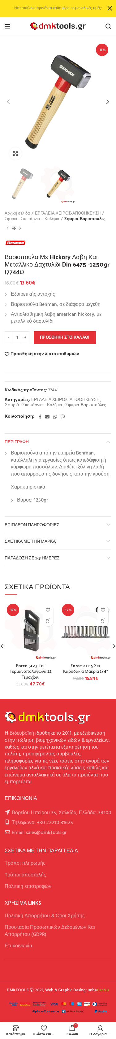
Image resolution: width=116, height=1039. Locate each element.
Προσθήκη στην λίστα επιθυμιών (45, 354)
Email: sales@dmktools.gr (39, 833)
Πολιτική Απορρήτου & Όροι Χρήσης (45, 916)
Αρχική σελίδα (17, 213)
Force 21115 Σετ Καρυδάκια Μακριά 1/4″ (85, 668)
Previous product (8, 228)
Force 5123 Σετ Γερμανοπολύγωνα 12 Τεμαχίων (31, 671)
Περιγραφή (17, 442)
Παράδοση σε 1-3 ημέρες (32, 558)
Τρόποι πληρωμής (25, 863)
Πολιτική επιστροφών (28, 887)
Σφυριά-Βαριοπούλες (84, 219)
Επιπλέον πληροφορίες (32, 524)
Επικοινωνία (18, 946)
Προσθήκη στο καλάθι (65, 337)
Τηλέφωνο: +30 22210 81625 (42, 823)
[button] (48, 620)
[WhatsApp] (55, 417)
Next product (20, 228)
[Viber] (63, 417)
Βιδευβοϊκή (22, 733)
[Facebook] (40, 417)
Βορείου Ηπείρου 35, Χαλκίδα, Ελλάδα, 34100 (61, 813)
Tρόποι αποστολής (25, 875)
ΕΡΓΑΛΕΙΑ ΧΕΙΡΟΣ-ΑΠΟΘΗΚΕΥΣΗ (68, 213)
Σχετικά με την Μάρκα (30, 541)
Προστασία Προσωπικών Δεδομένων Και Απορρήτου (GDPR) (50, 931)
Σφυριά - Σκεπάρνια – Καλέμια (32, 219)
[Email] (47, 417)
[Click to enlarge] (15, 153)
